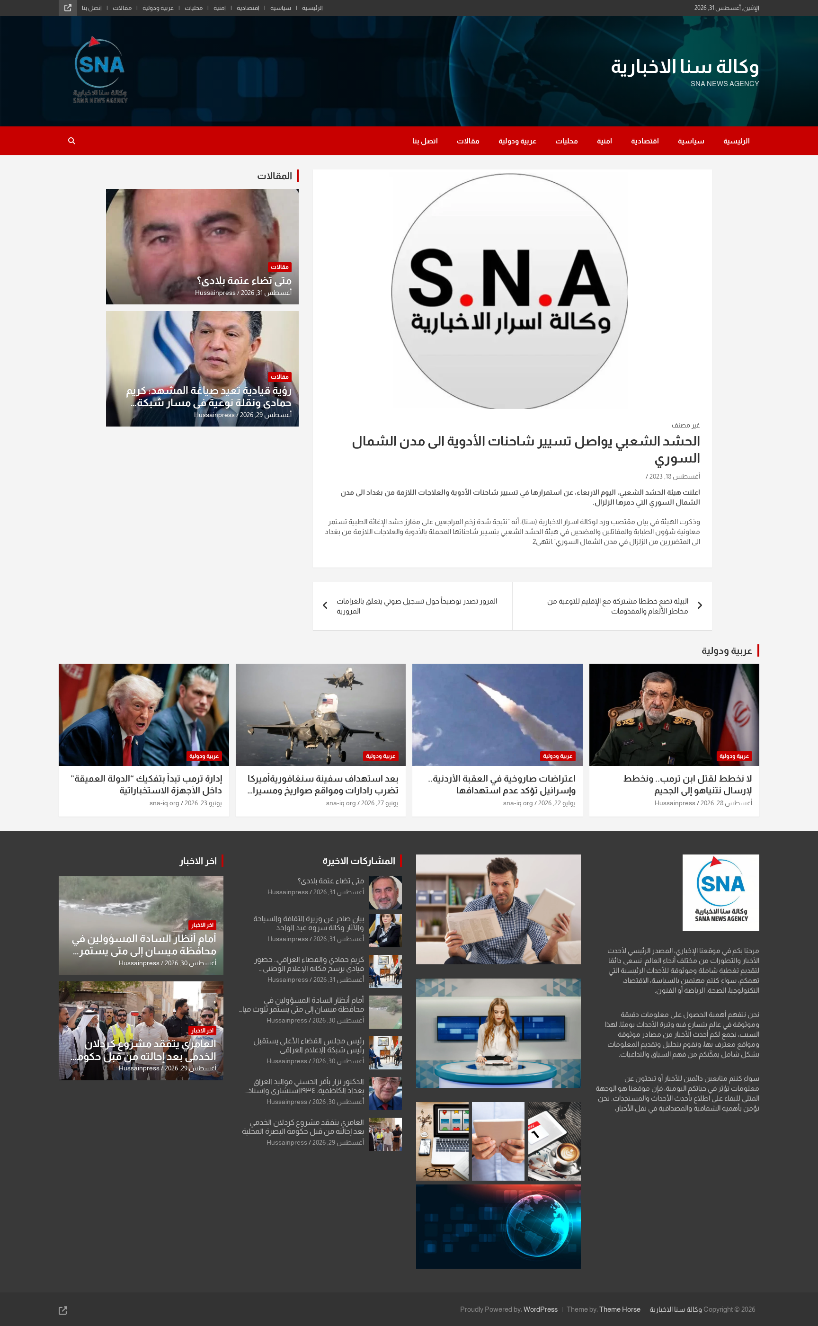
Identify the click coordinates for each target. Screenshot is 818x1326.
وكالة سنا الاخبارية (685, 66)
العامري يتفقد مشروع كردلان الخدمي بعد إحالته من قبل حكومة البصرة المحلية (143, 1056)
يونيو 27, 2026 (380, 803)
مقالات (122, 7)
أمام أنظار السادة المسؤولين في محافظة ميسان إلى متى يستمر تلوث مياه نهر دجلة (301, 1009)
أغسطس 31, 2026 (266, 292)
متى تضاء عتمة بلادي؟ (244, 280)
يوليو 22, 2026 (557, 803)
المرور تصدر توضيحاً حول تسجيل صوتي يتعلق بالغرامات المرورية (417, 606)
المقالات (274, 175)
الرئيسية (312, 7)
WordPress (541, 1309)
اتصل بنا (92, 7)
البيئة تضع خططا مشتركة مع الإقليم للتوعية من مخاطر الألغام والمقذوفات (617, 606)
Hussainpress (215, 292)
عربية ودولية (158, 7)
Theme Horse (619, 1309)
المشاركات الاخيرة (358, 860)
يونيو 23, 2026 (203, 803)
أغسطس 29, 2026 (266, 414)
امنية (219, 7)
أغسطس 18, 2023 (674, 476)
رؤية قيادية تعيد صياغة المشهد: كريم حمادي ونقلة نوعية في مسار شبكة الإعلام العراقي (209, 402)
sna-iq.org (518, 803)
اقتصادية (248, 7)
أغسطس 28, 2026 (726, 803)
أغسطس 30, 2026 (338, 1020)
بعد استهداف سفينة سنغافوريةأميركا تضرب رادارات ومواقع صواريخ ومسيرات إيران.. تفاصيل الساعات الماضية (321, 790)
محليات (194, 7)
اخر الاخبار (198, 860)
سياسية (280, 7)
